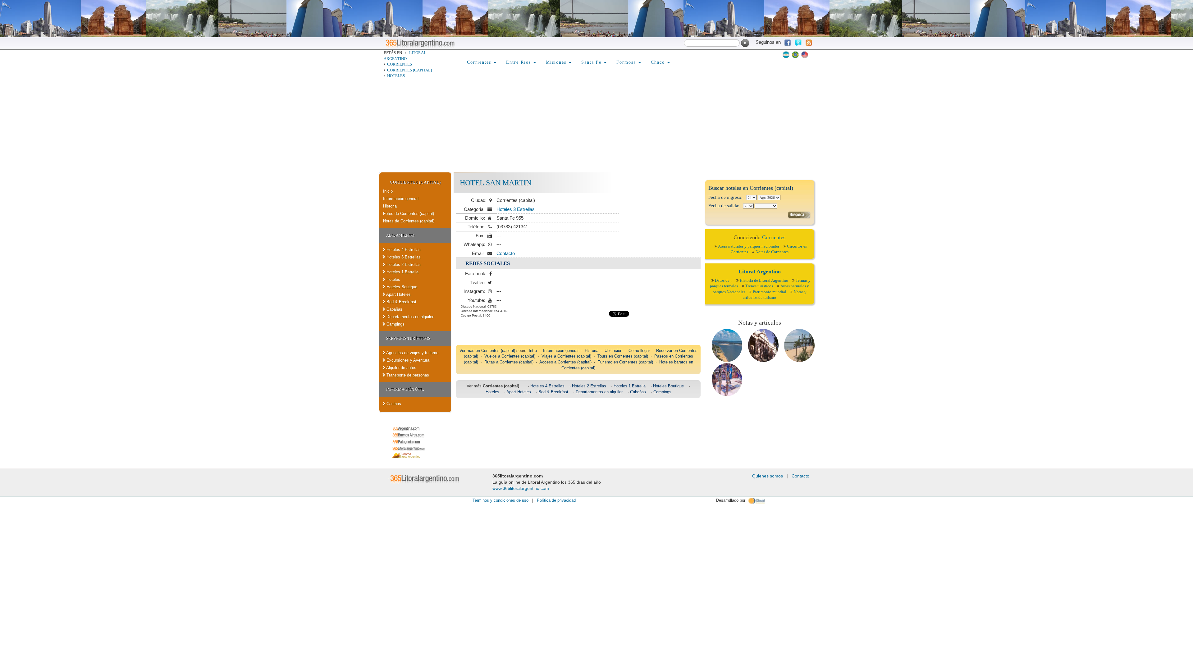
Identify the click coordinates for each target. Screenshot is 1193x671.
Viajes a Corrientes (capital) (566, 356)
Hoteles (396, 75)
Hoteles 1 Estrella (401, 272)
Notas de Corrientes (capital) (408, 221)
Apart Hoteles (398, 294)
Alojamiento (400, 235)
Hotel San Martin (495, 183)
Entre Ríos (519, 62)
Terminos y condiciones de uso (500, 500)
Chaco (659, 62)
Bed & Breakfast (400, 301)
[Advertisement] (596, 125)
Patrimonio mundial (769, 292)
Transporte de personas (407, 375)
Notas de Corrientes (772, 251)
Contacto (505, 253)
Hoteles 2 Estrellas (403, 264)
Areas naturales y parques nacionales (748, 246)
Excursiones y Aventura (407, 360)
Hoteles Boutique (401, 287)
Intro (533, 350)
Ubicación (613, 350)
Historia (390, 206)
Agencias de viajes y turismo (411, 352)
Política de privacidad (556, 500)
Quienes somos (767, 475)
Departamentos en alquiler (409, 316)
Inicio (388, 191)
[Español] (786, 54)
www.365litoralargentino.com (520, 488)
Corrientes (399, 64)
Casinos (393, 403)
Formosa (627, 62)
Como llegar (639, 350)
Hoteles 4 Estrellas (403, 249)
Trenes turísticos (759, 286)
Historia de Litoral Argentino (764, 280)
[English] (804, 54)
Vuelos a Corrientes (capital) (509, 356)
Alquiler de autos (400, 367)
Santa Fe (592, 62)
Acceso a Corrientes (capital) (565, 362)
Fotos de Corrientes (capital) (408, 213)
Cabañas (393, 309)
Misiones (557, 62)
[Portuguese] (795, 54)
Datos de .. (723, 280)
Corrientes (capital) (409, 70)
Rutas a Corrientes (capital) (508, 362)
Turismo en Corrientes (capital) (625, 362)
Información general (400, 198)
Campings (395, 324)
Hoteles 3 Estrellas (403, 257)
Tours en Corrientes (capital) (622, 356)
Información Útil (405, 389)
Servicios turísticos (408, 338)
